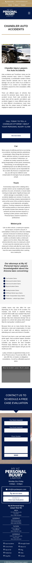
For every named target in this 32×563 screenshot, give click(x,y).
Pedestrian (8, 553)
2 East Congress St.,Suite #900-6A (16, 528)
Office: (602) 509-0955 (16, 523)
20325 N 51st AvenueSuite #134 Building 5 (16, 520)
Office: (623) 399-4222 (16, 539)
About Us (23, 546)
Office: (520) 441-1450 (16, 531)
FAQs (21, 553)
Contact (22, 556)
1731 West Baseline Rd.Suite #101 (16, 512)
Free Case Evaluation (16, 499)
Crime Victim (9, 546)
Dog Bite (7, 556)
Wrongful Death (25, 543)
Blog (21, 550)
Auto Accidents (9, 543)
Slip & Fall (8, 550)
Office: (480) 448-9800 (16, 515)
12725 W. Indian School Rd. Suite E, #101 (16, 536)
